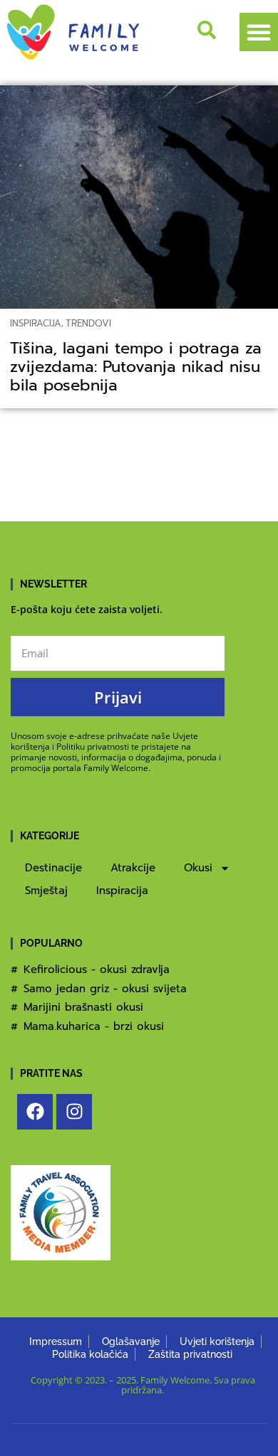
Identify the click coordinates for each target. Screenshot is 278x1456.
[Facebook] (35, 1112)
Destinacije (53, 868)
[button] (259, 32)
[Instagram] (74, 1112)
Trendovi (88, 323)
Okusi (198, 868)
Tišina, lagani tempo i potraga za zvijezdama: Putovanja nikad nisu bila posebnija (136, 366)
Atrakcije (132, 868)
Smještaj (46, 890)
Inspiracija (35, 323)
